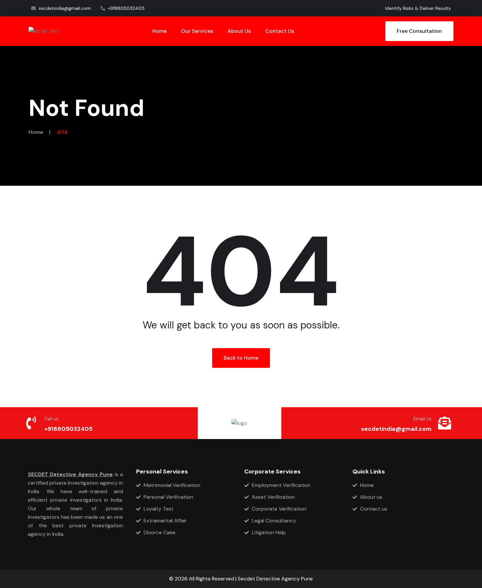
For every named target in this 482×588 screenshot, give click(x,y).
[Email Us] (444, 423)
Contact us (279, 31)
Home (159, 31)
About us (239, 31)
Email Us (422, 419)
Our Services (197, 31)
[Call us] (31, 423)
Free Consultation (419, 31)
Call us (51, 419)
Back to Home (241, 357)
